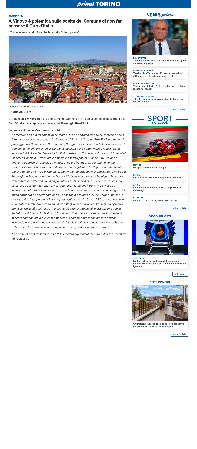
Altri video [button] (180, 274)
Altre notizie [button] (179, 109)
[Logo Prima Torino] (98, 4)
